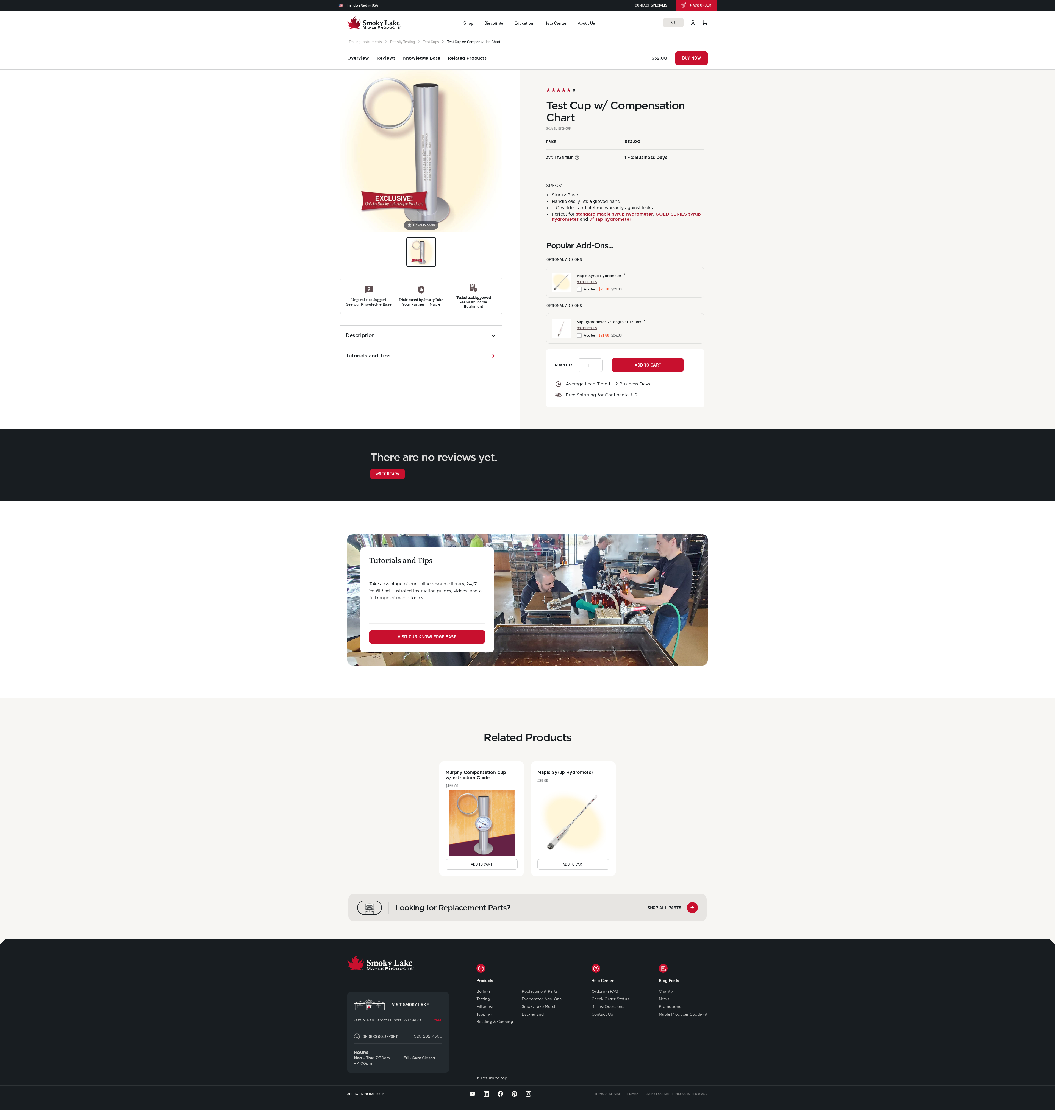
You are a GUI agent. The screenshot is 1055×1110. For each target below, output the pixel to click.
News (664, 998)
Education (524, 23)
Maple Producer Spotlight (683, 1014)
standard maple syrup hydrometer (614, 214)
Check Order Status (610, 998)
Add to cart (648, 365)
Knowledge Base (421, 58)
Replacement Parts (540, 991)
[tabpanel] (369, 296)
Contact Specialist (652, 5)
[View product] (624, 275)
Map (438, 1019)
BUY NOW (691, 58)
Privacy (633, 1093)
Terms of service (608, 1093)
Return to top (494, 1078)
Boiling (483, 991)
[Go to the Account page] (693, 22)
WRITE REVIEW (387, 474)
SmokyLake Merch (539, 1006)
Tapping (484, 1014)
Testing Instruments (365, 42)
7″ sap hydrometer (610, 219)
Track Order (699, 5)
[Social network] (472, 1094)
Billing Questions (608, 1006)
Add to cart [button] (481, 864)
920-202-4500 (428, 1036)
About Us (586, 23)
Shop (468, 23)
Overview (358, 58)
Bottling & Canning (494, 1021)
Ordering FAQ (605, 991)
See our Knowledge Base (369, 304)
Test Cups (431, 42)
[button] (561, 282)
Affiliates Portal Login (366, 1093)
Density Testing (402, 42)
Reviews (386, 58)
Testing (483, 998)
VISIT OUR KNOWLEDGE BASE (427, 636)
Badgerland (533, 1014)
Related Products (467, 58)
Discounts (494, 23)
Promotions (670, 1006)
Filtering (484, 1006)
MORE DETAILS (587, 282)
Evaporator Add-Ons (542, 998)
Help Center (555, 23)
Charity (666, 991)
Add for (603, 289)
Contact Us (602, 1014)
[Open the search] (673, 22)
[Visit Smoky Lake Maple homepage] (374, 22)
